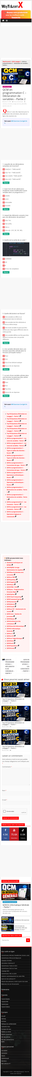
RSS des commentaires (7, 1039)
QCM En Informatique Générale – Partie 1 (16, 906)
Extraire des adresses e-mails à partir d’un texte (14, 981)
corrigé (14, 103)
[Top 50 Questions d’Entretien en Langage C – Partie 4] (16, 683)
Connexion (4, 1053)
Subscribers (14, 836)
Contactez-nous (5, 1026)
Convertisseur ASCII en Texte (9, 968)
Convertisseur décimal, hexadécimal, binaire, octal (15, 955)
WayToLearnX (7, 61)
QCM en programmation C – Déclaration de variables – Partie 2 (17, 497)
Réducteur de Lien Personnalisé (10, 984)
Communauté (5, 1058)
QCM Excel (10, 643)
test (10, 106)
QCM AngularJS (11, 582)
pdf (22, 103)
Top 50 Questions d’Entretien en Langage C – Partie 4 (13, 700)
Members (4, 1061)
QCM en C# (10, 636)
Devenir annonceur (6, 1034)
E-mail (4, 800)
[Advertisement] (16, 42)
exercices (19, 103)
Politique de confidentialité (8, 1024)
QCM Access (10, 648)
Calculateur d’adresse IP (8, 963)
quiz (8, 106)
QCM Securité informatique (15, 626)
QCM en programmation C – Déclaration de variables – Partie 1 (17, 489)
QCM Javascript (11, 601)
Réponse (6, 182)
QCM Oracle (10, 606)
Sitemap (3, 1018)
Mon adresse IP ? (6, 1063)
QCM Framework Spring (14, 599)
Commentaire (7, 767)
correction (9, 103)
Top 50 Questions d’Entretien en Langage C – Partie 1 (13, 724)
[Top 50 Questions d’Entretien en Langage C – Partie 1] (16, 707)
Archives (3, 1021)
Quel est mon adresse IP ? (8, 979)
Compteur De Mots (6, 960)
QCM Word (10, 641)
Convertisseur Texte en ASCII (9, 966)
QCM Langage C (16, 61)
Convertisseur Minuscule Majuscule (11, 958)
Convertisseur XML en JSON (8, 973)
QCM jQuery (10, 604)
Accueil (3, 1016)
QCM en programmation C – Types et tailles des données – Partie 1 (16, 450)
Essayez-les (16, 17)
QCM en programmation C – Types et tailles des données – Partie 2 (16, 458)
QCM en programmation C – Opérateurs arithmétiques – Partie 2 (15, 482)
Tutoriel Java (4, 1004)
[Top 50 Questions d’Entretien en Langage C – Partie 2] (16, 730)
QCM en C (10, 633)
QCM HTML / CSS (12, 587)
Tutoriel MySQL (5, 999)
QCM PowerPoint (12, 646)
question (5, 106)
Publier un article (6, 1032)
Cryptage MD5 (5, 971)
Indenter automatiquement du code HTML (13, 976)
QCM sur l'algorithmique (14, 638)
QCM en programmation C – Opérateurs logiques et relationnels (15, 514)
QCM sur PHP (11, 577)
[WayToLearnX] (3, 20)
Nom (4, 790)
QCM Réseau (11, 619)
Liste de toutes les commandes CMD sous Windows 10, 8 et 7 (21, 927)
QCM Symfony (11, 579)
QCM (25, 103)
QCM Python (11, 594)
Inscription (4, 1050)
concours (5, 103)
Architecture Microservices (22, 920)
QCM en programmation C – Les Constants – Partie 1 (24, 665)
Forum (3, 1056)
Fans (5, 836)
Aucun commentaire (18, 101)
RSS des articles (5, 1037)
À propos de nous (6, 1029)
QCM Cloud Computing (14, 597)
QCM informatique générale (9, 902)
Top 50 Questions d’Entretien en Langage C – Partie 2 (13, 747)
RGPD (2, 1041)
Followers (22, 836)
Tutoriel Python (5, 1007)
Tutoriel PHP (4, 1001)
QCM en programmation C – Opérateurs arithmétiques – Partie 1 (15, 475)
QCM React (10, 584)
